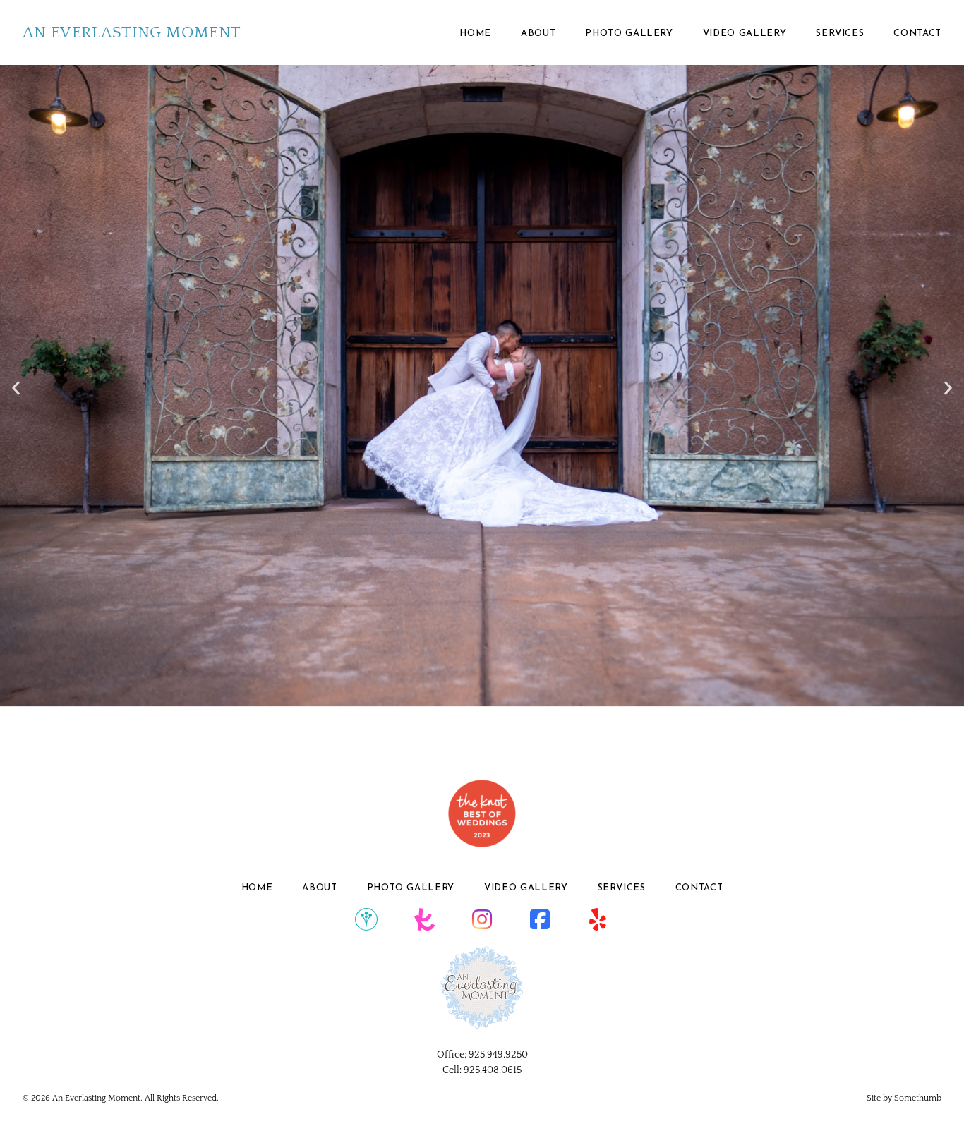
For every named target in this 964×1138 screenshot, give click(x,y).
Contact (917, 33)
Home (475, 33)
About (538, 33)
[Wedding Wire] (366, 920)
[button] (16, 388)
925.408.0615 (493, 1070)
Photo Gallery (629, 33)
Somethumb (917, 1098)
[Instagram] (482, 920)
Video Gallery (744, 33)
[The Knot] (424, 920)
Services (840, 33)
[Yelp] (598, 920)
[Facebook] (540, 920)
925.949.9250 (498, 1054)
